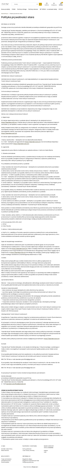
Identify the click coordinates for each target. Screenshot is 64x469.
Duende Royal (4, 13)
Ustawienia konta (6, 460)
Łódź (45, 452)
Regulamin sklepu (27, 459)
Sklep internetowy (30, 467)
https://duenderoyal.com (9, 122)
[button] (40, 4)
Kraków (46, 450)
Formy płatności (27, 449)
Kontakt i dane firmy (6, 449)
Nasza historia (5, 450)
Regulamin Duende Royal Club (31, 460)
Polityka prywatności (28, 462)
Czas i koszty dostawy (28, 450)
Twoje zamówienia (6, 459)
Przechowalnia (5, 462)
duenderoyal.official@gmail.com (16, 384)
